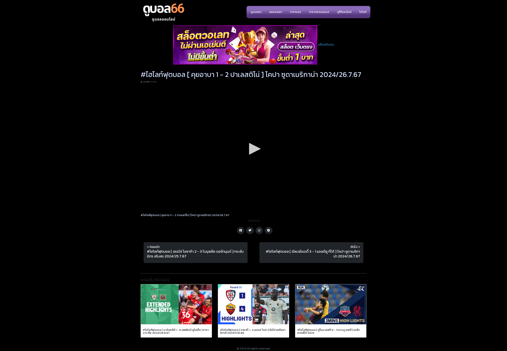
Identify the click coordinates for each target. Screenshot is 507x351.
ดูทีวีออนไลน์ (344, 12)
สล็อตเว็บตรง (326, 45)
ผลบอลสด (275, 12)
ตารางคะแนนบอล (319, 12)
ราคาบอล (295, 12)
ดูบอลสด (256, 12)
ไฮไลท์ (362, 12)
